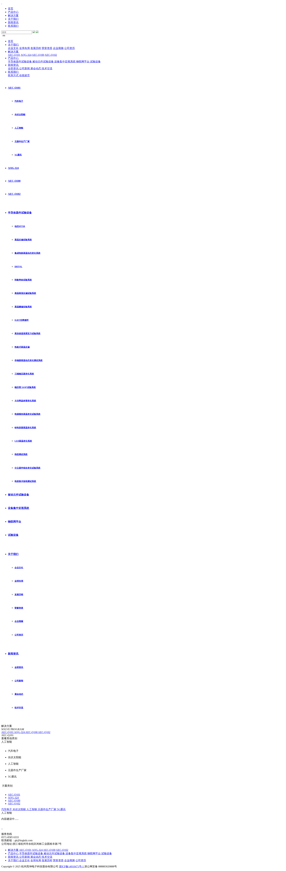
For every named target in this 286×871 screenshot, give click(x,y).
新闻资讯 (13, 22)
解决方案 (13, 15)
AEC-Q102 (51, 54)
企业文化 (13, 48)
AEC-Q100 (38, 54)
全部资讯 (13, 68)
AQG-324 (26, 54)
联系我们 (13, 25)
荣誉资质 (47, 48)
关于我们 (13, 19)
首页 (10, 8)
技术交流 (47, 68)
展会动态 (36, 68)
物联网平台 (83, 61)
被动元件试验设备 (43, 61)
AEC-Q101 (14, 54)
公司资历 (69, 48)
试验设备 (95, 61)
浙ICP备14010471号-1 (71, 866)
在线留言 (24, 75)
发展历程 (35, 48)
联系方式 (13, 75)
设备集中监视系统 (65, 61)
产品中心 (13, 12)
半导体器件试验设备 (20, 61)
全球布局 (24, 48)
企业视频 (58, 48)
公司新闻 (24, 68)
